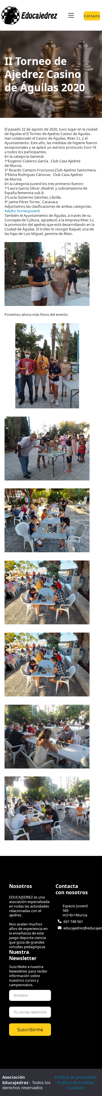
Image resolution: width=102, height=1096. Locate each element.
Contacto (92, 15)
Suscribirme (30, 1029)
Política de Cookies (75, 1082)
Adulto (10, 210)
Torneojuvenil (28, 210)
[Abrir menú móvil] (71, 15)
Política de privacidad (75, 1077)
